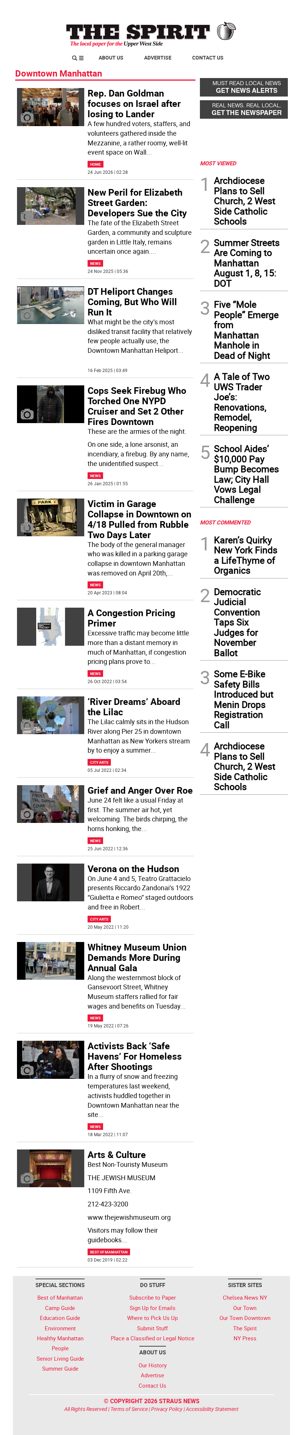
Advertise (157, 57)
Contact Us (208, 57)
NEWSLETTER (228, 8)
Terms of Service (129, 1408)
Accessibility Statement (212, 1408)
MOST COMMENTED (225, 522)
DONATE (270, 8)
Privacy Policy (167, 1408)
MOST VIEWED (218, 163)
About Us (111, 57)
